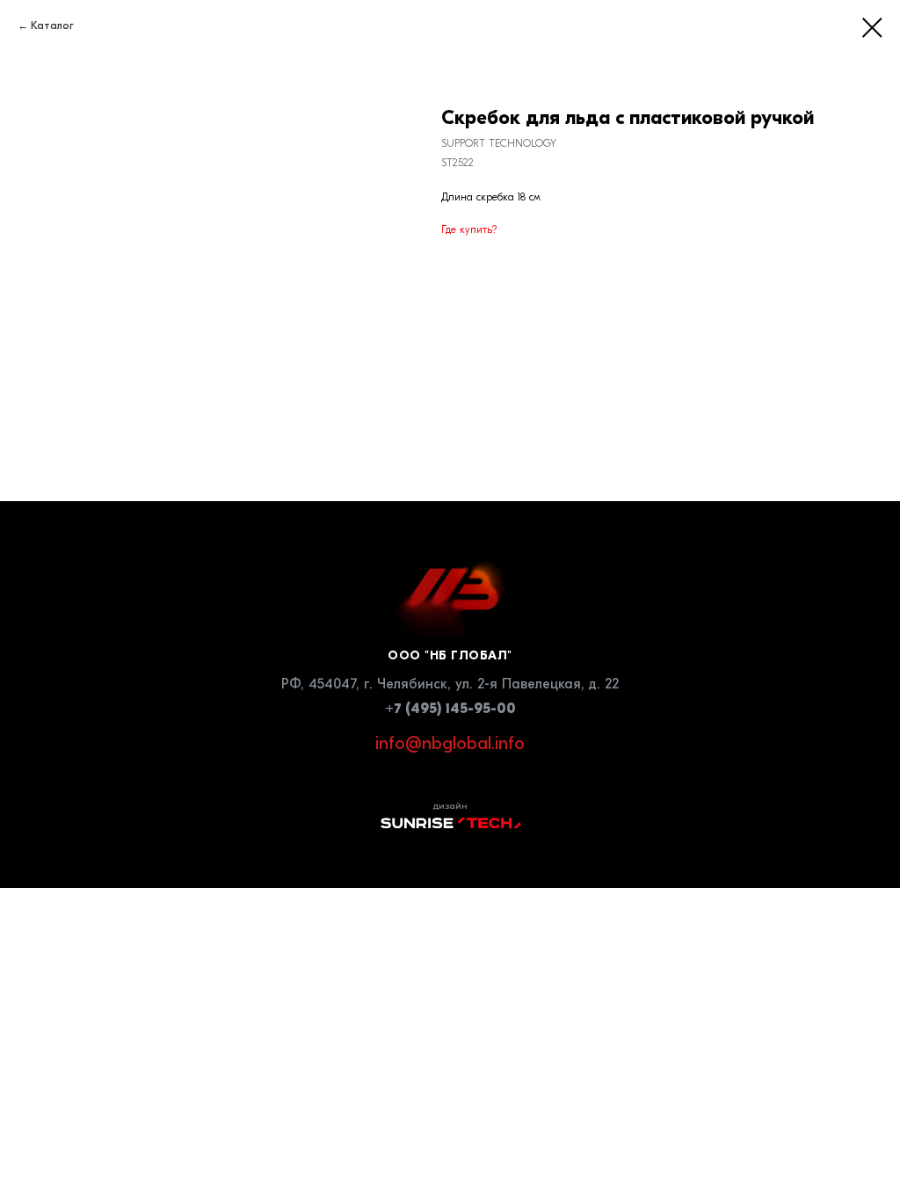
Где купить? (469, 229)
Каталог (52, 25)
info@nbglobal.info (450, 743)
